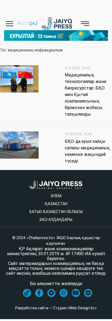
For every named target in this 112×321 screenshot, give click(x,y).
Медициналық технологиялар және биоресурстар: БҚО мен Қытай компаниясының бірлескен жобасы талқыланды (85, 94)
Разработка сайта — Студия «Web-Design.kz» (56, 308)
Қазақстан (56, 204)
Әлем (56, 196)
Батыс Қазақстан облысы (56, 211)
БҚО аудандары (56, 219)
